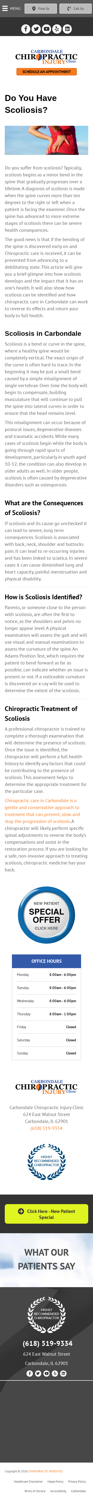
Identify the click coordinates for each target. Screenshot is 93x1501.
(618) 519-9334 (46, 1128)
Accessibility (58, 1491)
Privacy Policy (77, 1482)
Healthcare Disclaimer (28, 1482)
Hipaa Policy (55, 1482)
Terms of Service (35, 1491)
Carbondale (78, 1491)
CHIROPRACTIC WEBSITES (45, 1471)
